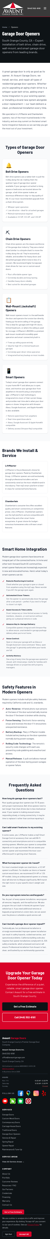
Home (4, 27)
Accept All (24, 1234)
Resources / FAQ (9, 1185)
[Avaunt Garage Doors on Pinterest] (28, 1101)
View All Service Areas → (13, 1161)
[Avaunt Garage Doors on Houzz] (13, 1101)
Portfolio (6, 1177)
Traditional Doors (9, 1130)
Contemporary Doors (11, 1122)
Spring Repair (8, 1141)
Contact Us (7, 1205)
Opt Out (8, 1234)
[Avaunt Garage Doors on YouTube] (5, 1101)
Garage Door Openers (11, 1134)
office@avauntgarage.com (13, 1057)
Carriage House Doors (11, 1126)
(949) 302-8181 (34, 8)
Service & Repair (9, 1138)
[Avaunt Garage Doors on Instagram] (36, 1093)
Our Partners (7, 1189)
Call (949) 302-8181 (25, 1017)
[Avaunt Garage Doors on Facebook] (20, 1093)
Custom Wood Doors (11, 1118)
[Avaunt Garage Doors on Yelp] (44, 1093)
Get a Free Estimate (25, 1006)
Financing (6, 1197)
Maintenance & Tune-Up (12, 1149)
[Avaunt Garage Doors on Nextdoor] (20, 1101)
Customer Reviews (10, 1181)
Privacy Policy (33, 1224)
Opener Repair (8, 1145)
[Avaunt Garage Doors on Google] (28, 1093)
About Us (6, 1174)
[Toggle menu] (45, 8)
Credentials (7, 1193)
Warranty (6, 1201)
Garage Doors (8, 1114)
